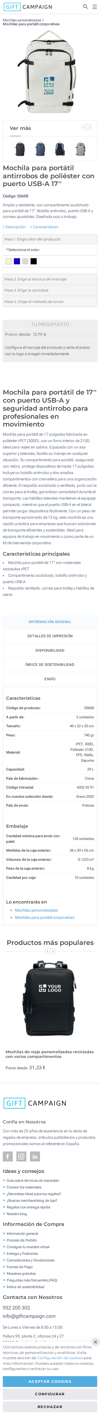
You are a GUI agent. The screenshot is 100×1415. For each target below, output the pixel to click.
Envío (50, 679)
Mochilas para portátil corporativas (31, 24)
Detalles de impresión (50, 636)
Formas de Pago (19, 1267)
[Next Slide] (89, 127)
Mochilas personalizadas (22, 20)
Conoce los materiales (24, 1187)
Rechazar (50, 1406)
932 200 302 (16, 1308)
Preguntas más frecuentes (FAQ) (32, 1280)
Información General (50, 622)
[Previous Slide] (84, 127)
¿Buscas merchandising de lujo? (32, 1200)
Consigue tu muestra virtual (28, 1247)
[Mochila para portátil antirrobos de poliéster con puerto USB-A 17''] (50, 73)
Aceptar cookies (50, 1381)
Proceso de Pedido (22, 1240)
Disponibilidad (50, 650)
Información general (22, 1233)
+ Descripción (14, 227)
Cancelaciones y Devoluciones (30, 1260)
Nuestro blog (17, 1214)
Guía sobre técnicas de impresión (33, 1180)
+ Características (44, 227)
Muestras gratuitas (21, 1273)
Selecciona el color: (23, 250)
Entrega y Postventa (22, 1253)
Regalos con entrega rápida (28, 1207)
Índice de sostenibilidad (50, 665)
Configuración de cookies (60, 1358)
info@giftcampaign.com (29, 1316)
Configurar (50, 1394)
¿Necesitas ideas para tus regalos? (34, 1194)
